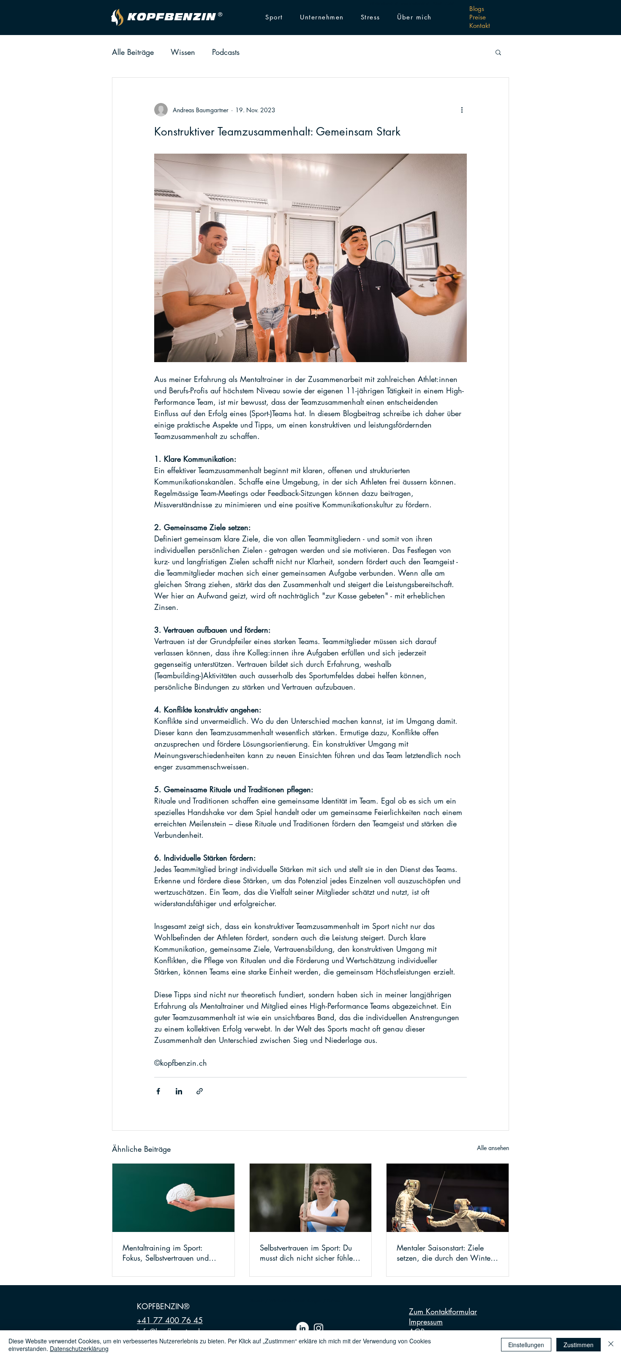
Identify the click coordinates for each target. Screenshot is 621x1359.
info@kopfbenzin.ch (384, 3)
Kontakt (479, 26)
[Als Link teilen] (200, 1091)
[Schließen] (611, 1344)
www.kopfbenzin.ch (415, 3)
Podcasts (226, 52)
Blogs (476, 9)
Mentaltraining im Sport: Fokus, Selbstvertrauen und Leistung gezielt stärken (166, 1253)
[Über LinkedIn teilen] (179, 1091)
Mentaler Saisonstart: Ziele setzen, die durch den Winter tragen (445, 1253)
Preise (477, 17)
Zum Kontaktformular (443, 1311)
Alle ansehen (493, 1148)
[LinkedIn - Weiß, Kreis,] (302, 1328)
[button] (274, 17)
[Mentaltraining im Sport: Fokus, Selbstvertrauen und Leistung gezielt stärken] (173, 1198)
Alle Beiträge (133, 52)
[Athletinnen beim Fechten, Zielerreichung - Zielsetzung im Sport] (448, 1198)
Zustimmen (579, 1344)
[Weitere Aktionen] (462, 110)
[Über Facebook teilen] (158, 1091)
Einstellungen (526, 1344)
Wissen (183, 52)
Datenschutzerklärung (79, 1348)
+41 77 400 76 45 (170, 1320)
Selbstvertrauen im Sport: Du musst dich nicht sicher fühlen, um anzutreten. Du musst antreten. (310, 1253)
